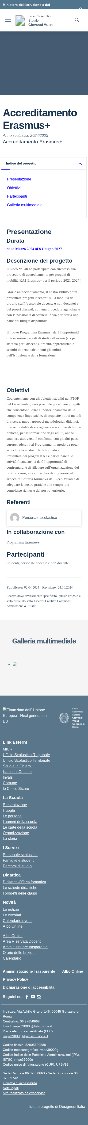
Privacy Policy (15, 979)
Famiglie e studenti (18, 860)
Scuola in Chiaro (17, 766)
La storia (10, 839)
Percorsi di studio (17, 866)
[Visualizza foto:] (49, 664)
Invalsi (8, 777)
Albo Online (13, 926)
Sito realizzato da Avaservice (24, 1093)
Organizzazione (16, 833)
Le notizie (11, 909)
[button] (44, 163)
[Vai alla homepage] (20, 20)
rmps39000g (49, 1050)
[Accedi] (80, 9)
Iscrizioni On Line (17, 772)
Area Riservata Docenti (22, 941)
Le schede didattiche (20, 888)
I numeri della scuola (20, 822)
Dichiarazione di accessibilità (28, 987)
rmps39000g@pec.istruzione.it (25, 1036)
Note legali (11, 1088)
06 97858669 (30, 1021)
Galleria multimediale (24, 205)
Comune (10, 783)
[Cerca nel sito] (76, 20)
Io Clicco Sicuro (16, 789)
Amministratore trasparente (25, 947)
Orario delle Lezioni (19, 953)
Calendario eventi (17, 921)
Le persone (12, 816)
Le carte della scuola (20, 827)
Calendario (12, 958)
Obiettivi (14, 188)
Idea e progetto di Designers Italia (57, 1107)
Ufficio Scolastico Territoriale (26, 760)
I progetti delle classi (20, 893)
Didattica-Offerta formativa (24, 882)
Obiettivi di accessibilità (20, 1083)
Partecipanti (17, 196)
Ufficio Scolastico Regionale (26, 755)
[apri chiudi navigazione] (8, 20)
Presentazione (19, 179)
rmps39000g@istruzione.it (32, 1026)
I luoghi (9, 810)
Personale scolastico (20, 855)
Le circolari (12, 915)
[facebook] (27, 997)
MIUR (7, 749)
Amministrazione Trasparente (29, 971)
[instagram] (39, 997)
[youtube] (33, 997)
